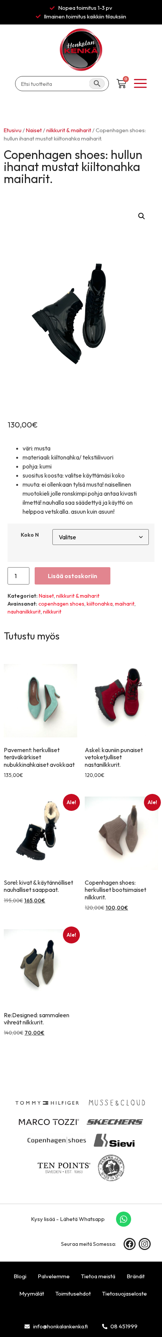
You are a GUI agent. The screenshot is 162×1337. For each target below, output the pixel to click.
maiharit (124, 603)
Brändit (136, 1276)
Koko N (30, 534)
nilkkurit (52, 611)
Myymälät (31, 1293)
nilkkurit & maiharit (68, 130)
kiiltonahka (100, 603)
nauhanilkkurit (24, 611)
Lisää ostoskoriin (72, 576)
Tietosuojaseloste (124, 1293)
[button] (141, 216)
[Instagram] (145, 1244)
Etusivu (12, 130)
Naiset (34, 130)
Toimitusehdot (73, 1293)
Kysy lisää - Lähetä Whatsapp (68, 1219)
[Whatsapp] (123, 1219)
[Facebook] (130, 1244)
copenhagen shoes (61, 603)
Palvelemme (54, 1276)
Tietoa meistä (98, 1276)
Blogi (20, 1276)
